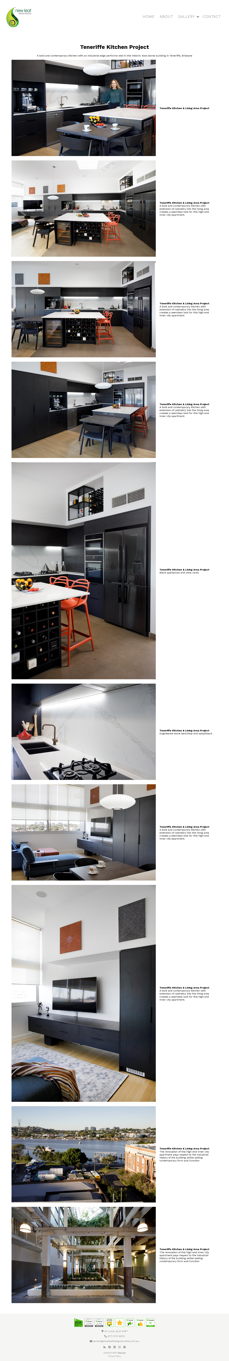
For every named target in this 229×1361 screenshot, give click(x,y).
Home (149, 17)
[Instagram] (119, 1347)
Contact (212, 17)
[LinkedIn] (114, 1347)
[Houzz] (105, 1347)
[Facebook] (109, 1347)
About (166, 17)
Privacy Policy (114, 1356)
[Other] (124, 1347)
